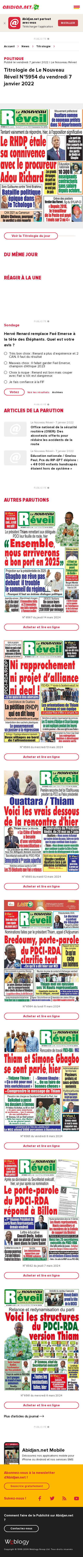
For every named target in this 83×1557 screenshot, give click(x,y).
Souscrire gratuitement (26, 1486)
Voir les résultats (38, 392)
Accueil (9, 46)
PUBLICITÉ (40, 39)
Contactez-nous (21, 1528)
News (25, 46)
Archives (57, 392)
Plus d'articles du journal (21, 1416)
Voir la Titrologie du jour (31, 236)
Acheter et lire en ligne (41, 627)
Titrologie (43, 46)
